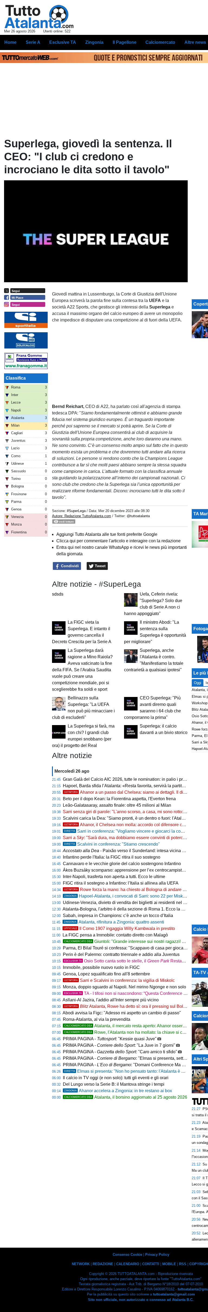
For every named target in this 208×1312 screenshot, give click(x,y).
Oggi (197, 683)
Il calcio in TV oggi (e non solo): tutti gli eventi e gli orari (115, 1077)
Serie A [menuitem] (33, 42)
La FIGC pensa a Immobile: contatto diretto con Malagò (115, 935)
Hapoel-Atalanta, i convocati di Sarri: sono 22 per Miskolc (126, 896)
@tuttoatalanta (138, 516)
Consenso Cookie (127, 1255)
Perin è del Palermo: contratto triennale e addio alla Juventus (121, 954)
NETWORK (81, 1264)
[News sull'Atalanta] (39, 16)
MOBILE (169, 1264)
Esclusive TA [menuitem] (62, 42)
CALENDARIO (127, 1264)
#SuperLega (76, 511)
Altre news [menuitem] (195, 42)
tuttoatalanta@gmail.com (174, 1294)
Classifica (16, 378)
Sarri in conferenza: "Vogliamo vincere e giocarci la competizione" (133, 831)
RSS (182, 1264)
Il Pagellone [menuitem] (124, 42)
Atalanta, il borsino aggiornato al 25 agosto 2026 (125, 1097)
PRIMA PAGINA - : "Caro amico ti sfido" (120, 1051)
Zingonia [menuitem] (94, 42)
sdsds (57, 594)
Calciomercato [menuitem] (160, 42)
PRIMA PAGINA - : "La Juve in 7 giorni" (119, 1045)
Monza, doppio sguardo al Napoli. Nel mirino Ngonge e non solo (124, 987)
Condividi (69, 566)
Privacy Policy (157, 1255)
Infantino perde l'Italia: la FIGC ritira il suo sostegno (111, 857)
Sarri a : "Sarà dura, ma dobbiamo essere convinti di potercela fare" (131, 837)
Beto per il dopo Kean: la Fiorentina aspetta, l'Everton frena (119, 798)
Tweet (100, 566)
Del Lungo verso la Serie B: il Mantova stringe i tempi (113, 1084)
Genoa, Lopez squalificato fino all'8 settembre (106, 974)
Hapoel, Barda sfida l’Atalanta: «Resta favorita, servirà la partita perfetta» (132, 785)
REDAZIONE (103, 1264)
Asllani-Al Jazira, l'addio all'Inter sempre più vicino (111, 1000)
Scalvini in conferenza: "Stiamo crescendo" (112, 844)
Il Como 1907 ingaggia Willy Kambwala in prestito (119, 928)
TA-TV (200, 972)
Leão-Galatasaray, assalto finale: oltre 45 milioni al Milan (117, 805)
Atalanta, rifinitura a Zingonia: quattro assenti (114, 922)
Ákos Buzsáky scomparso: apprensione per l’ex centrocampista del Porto (133, 870)
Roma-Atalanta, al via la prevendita (96, 1019)
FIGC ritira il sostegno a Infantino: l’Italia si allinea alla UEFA (120, 883)
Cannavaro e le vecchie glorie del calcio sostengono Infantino (122, 863)
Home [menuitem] (10, 42)
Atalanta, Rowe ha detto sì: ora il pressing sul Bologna (128, 1006)
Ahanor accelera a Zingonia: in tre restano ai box (118, 1090)
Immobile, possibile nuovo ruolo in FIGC (101, 967)
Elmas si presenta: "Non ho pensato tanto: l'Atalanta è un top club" (134, 1071)
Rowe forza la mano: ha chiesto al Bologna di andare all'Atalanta (134, 889)
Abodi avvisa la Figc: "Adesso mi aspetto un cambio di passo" (122, 1013)
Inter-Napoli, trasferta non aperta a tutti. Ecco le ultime (114, 876)
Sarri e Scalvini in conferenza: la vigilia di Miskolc (119, 980)
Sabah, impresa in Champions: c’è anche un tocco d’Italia (118, 915)
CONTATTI (150, 1264)
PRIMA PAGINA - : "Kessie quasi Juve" (110, 1039)
